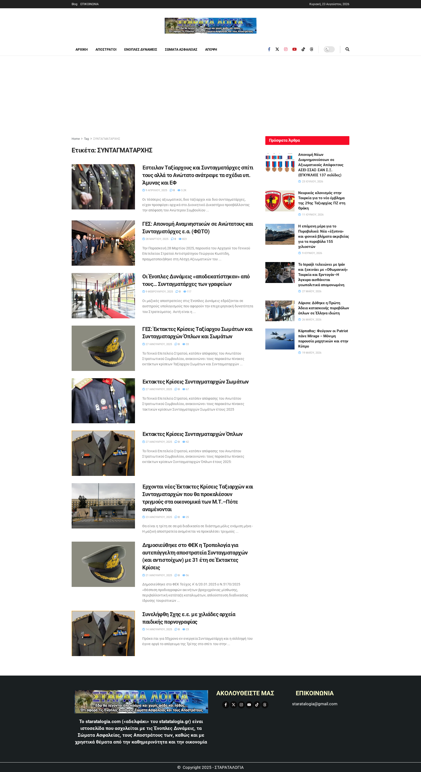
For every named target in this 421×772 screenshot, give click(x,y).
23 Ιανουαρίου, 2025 (158, 517)
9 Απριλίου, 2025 (156, 190)
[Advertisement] (210, 92)
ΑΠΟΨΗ (211, 49)
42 (187, 441)
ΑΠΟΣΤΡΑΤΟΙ (106, 49)
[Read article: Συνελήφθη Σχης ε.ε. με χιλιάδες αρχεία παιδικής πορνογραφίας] (103, 633)
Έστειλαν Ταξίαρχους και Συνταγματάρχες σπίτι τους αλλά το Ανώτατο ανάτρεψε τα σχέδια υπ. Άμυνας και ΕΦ (197, 175)
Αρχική (82, 49)
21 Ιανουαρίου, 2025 (158, 575)
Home (76, 139)
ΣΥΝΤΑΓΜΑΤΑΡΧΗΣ (106, 139)
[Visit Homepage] (211, 26)
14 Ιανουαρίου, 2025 (158, 629)
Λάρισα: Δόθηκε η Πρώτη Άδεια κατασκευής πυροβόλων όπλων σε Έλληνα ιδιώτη (323, 308)
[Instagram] (241, 704)
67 (187, 389)
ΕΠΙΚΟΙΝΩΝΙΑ (89, 4)
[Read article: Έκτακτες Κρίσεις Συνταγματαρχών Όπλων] (103, 453)
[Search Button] (347, 49)
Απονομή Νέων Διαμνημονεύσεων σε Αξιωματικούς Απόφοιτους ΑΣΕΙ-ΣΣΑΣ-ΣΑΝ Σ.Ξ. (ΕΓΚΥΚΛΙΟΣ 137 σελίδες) (321, 164)
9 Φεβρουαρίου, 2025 (159, 291)
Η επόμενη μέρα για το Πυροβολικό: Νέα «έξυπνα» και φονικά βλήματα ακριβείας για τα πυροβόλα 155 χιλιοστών (323, 236)
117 (188, 291)
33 (187, 344)
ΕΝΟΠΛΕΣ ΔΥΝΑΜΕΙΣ (140, 49)
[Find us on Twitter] (277, 49)
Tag (86, 139)
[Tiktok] (257, 704)
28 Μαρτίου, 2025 (156, 239)
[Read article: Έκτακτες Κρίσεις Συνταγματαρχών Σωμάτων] (103, 401)
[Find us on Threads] (311, 49)
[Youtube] (249, 704)
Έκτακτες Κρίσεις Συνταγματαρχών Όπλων (192, 434)
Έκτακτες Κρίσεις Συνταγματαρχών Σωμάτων (195, 382)
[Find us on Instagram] (285, 49)
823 (184, 239)
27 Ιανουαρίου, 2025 (158, 344)
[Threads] (264, 704)
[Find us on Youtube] (294, 49)
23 (187, 629)
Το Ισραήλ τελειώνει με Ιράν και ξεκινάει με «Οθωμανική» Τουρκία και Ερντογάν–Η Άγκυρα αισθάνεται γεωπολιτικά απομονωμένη (323, 274)
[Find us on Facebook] (269, 49)
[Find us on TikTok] (303, 49)
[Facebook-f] (226, 704)
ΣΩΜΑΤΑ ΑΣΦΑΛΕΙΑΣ (181, 49)
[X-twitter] (233, 704)
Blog (74, 4)
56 (187, 575)
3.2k (183, 190)
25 (187, 517)
